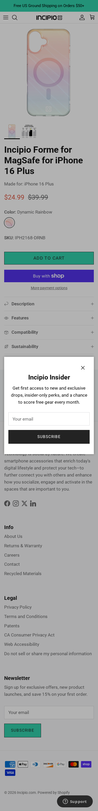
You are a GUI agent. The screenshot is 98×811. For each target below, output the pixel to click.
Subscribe (49, 436)
